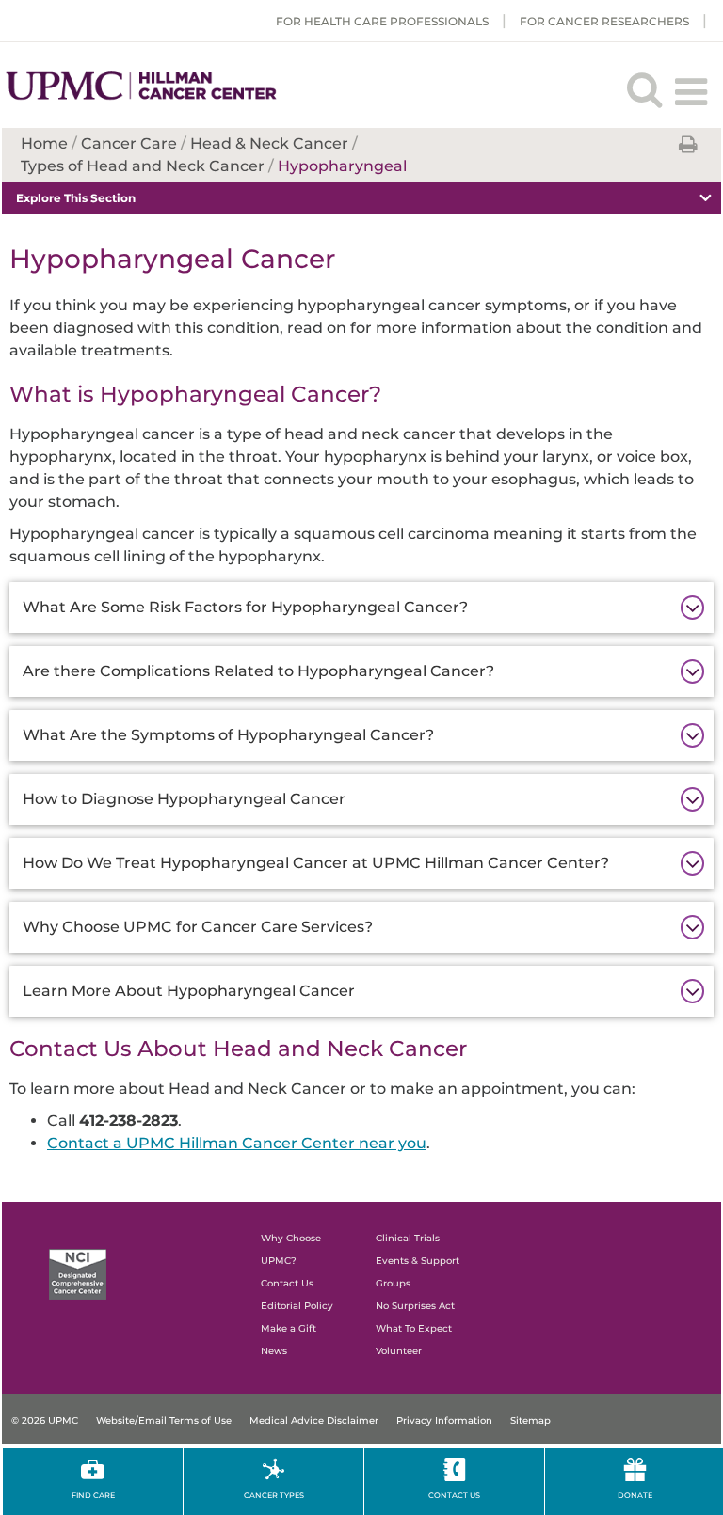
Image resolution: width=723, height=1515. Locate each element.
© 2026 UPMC (44, 1420)
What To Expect (414, 1328)
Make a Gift (288, 1328)
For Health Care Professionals (382, 21)
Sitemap (530, 1420)
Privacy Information (444, 1420)
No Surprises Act (415, 1306)
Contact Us (287, 1283)
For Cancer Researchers (604, 21)
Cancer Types (274, 1495)
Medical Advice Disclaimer (313, 1420)
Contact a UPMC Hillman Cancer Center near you (236, 1143)
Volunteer (399, 1351)
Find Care (93, 1495)
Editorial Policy (297, 1306)
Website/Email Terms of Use (164, 1420)
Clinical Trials (408, 1238)
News (274, 1351)
